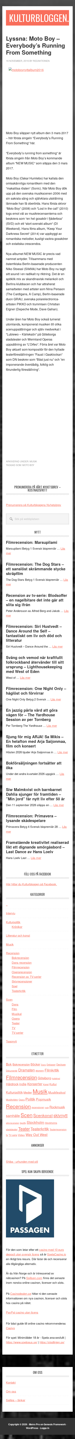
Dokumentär (12, 1070)
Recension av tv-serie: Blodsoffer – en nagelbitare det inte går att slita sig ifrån (36, 599)
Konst (46, 1084)
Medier (27, 1092)
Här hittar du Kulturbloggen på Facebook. (31, 884)
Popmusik (43, 1099)
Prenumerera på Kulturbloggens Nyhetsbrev (33, 505)
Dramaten (26, 1070)
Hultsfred (56, 1078)
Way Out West (37, 1134)
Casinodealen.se (20, 1293)
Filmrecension (20, 967)
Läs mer (57, 646)
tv (7, 1135)
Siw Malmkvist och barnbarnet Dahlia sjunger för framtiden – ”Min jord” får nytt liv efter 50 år (35, 794)
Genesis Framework (55, 1424)
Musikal (17, 1014)
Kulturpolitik (13, 922)
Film (14, 1009)
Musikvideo (12, 1099)
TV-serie (13, 1135)
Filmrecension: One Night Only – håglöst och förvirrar (36, 691)
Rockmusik (57, 1107)
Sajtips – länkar (15, 1400)
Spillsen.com (34, 1278)
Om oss (11, 1391)
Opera (16, 1018)
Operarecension (22, 972)
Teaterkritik (19, 991)
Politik (30, 1099)
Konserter (34, 1083)
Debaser (51, 1064)
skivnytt (60, 1115)
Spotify (23, 1122)
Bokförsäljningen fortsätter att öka (34, 765)
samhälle (13, 1115)
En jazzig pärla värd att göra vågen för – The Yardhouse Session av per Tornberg (32, 714)
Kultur (53, 1084)
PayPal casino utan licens (22, 1312)
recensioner (38, 1107)
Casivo (10, 1328)
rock (47, 1107)
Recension (12, 953)
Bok (9, 1064)
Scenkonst (43, 1115)
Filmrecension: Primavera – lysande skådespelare (31, 818)
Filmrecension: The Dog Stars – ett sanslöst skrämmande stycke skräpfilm (35, 568)
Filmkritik (52, 1070)
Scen (9, 999)
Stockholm (35, 1122)
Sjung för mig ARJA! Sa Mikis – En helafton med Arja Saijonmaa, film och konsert (36, 741)
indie (23, 1083)
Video (21, 1135)
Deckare (61, 1064)
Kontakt (11, 1382)
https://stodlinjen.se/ (52, 1342)
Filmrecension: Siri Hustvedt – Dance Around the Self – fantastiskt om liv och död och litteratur (34, 633)
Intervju (10, 913)
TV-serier (17, 1033)
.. (7, 904)
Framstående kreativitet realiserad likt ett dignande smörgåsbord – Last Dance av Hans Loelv (37, 846)
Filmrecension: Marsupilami (31, 542)
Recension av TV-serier (26, 977)
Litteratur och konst (18, 935)
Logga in (44, 1428)
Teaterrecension (58, 1129)
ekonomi (40, 1070)
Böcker (35, 1064)
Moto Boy (28, 465)
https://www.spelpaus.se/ (21, 1342)
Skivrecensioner (22, 981)
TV (13, 1028)
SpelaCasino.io (56, 1254)
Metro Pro (34, 1424)
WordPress (32, 1428)
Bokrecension (20, 958)
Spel (14, 986)
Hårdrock (12, 1084)
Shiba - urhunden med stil (22, 1161)
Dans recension (22, 962)
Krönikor (17, 927)
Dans (15, 1004)
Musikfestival (56, 1092)
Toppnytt (11, 1041)
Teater (16, 1023)
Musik (33, 461)
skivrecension (12, 1122)
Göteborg (44, 1078)
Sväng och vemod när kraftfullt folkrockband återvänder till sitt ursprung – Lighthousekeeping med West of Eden (35, 664)
